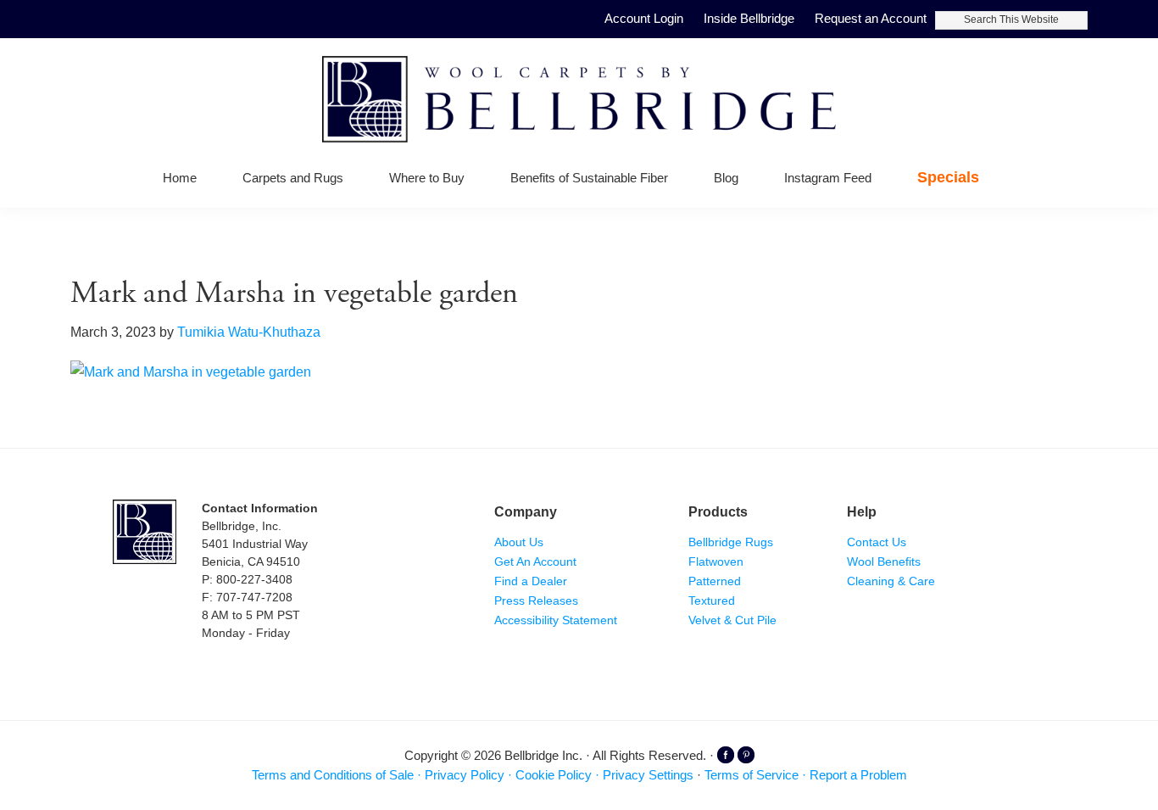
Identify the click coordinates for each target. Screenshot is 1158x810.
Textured (711, 600)
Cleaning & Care (891, 581)
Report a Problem (858, 775)
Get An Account (535, 561)
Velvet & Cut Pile (732, 620)
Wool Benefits (884, 561)
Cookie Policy (553, 775)
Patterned (714, 581)
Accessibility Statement (555, 620)
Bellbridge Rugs (730, 542)
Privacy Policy (464, 775)
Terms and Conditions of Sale (333, 775)
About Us (518, 542)
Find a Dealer (530, 581)
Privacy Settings (648, 775)
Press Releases (536, 600)
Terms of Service (751, 775)
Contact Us (876, 542)
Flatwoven (715, 561)
